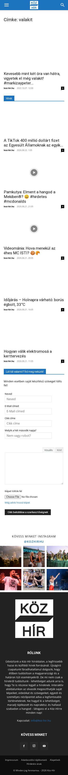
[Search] (62, 5)
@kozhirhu (34, 541)
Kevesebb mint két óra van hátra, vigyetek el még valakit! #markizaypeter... (32, 78)
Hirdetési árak (34, 763)
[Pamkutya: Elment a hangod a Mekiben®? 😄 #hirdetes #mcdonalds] (34, 172)
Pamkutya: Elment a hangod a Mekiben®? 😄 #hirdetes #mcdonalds (29, 197)
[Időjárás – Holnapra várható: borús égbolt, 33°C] (34, 280)
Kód (59, 450)
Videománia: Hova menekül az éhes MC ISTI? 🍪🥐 (30, 250)
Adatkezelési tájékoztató (34, 759)
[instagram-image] (10, 556)
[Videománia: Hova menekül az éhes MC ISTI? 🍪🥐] (34, 229)
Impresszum (11, 759)
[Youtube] (44, 746)
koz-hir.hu (9, 88)
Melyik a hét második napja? (20, 430)
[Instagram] (34, 746)
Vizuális (48, 450)
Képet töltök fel (13, 491)
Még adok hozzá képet (17, 502)
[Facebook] (24, 746)
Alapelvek (55, 759)
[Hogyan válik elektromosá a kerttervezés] (34, 332)
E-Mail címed (12, 406)
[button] (6, 5)
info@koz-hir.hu (41, 720)
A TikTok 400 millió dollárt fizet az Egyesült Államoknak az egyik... (33, 142)
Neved (8, 393)
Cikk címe (10, 418)
